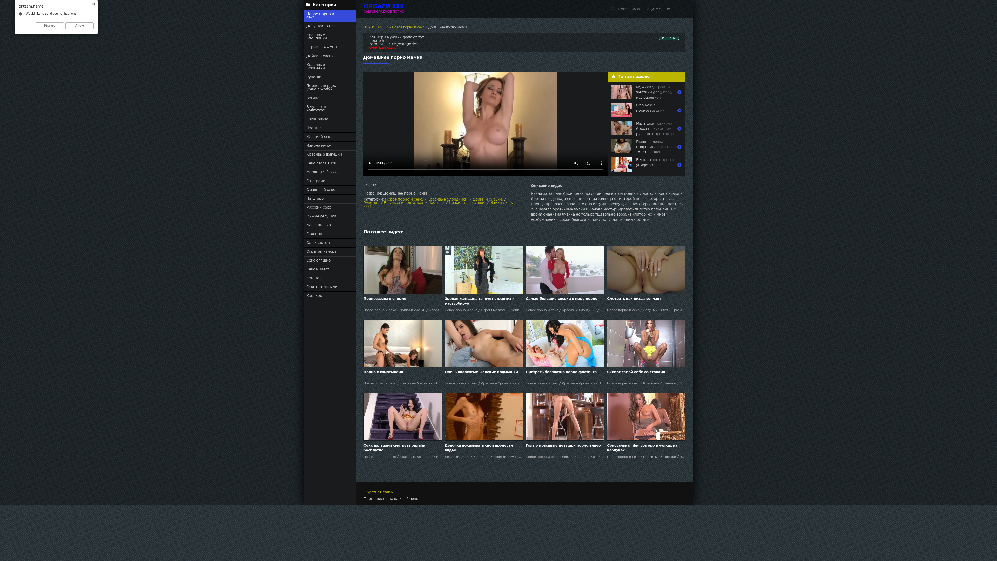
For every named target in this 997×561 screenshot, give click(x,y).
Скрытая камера (321, 251)
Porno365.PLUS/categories (393, 44)
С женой (314, 234)
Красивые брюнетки (315, 66)
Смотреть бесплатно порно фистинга (561, 372)
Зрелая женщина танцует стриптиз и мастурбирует (480, 301)
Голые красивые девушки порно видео (563, 445)
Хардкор (314, 295)
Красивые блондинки (316, 37)
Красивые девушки (324, 154)
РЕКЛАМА (669, 38)
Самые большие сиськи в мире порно (561, 298)
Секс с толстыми (322, 287)
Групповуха (317, 119)
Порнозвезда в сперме (384, 298)
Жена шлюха (318, 225)
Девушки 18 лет (320, 26)
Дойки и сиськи (321, 56)
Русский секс (318, 207)
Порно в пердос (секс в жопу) (321, 87)
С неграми (315, 181)
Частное (314, 128)
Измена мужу (318, 145)
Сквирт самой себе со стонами (636, 372)
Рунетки (313, 77)
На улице (315, 198)
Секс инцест (317, 269)
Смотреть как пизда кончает (634, 298)
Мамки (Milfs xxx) (322, 172)
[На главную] (395, 9)
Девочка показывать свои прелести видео (479, 448)
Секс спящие (318, 260)
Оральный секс (320, 189)
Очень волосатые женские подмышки (481, 372)
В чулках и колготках (316, 108)
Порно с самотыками (383, 372)
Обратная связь (378, 492)
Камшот (313, 278)
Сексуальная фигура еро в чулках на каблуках (642, 448)
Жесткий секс (319, 136)
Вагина (312, 98)
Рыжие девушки (321, 216)
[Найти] (613, 9)
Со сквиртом (318, 242)
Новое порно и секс (320, 15)
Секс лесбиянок (321, 163)
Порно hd (378, 40)
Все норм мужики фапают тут (396, 37)
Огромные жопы (321, 47)
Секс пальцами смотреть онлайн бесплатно (394, 448)
